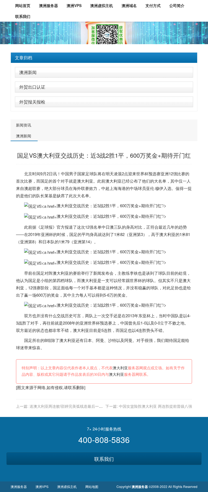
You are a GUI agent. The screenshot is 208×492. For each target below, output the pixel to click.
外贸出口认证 (32, 87)
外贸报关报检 (32, 102)
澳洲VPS (41, 486)
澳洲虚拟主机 (67, 486)
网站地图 (91, 486)
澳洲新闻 (28, 72)
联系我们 (104, 458)
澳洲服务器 (19, 486)
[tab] (104, 58)
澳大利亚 (85, 181)
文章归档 (23, 57)
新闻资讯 (23, 125)
